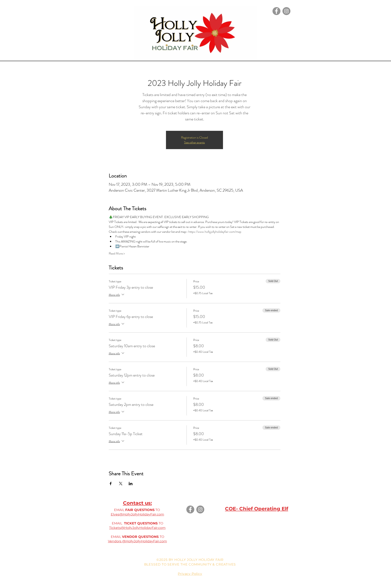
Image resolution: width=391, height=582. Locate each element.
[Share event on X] (121, 483)
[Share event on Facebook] (111, 483)
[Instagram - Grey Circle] (286, 11)
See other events (194, 142)
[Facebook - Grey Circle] (276, 11)
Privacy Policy (190, 574)
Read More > (117, 253)
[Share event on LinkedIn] (131, 483)
